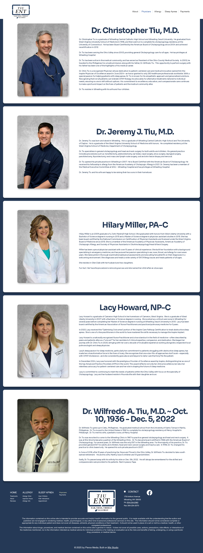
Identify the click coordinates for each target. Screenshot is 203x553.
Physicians (63, 492)
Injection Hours (28, 498)
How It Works (42, 496)
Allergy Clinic (27, 496)
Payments (62, 495)
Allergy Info (26, 501)
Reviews (13, 501)
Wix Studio (113, 547)
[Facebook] (149, 492)
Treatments (14, 496)
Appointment (42, 501)
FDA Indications (43, 498)
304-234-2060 (132, 502)
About (12, 498)
